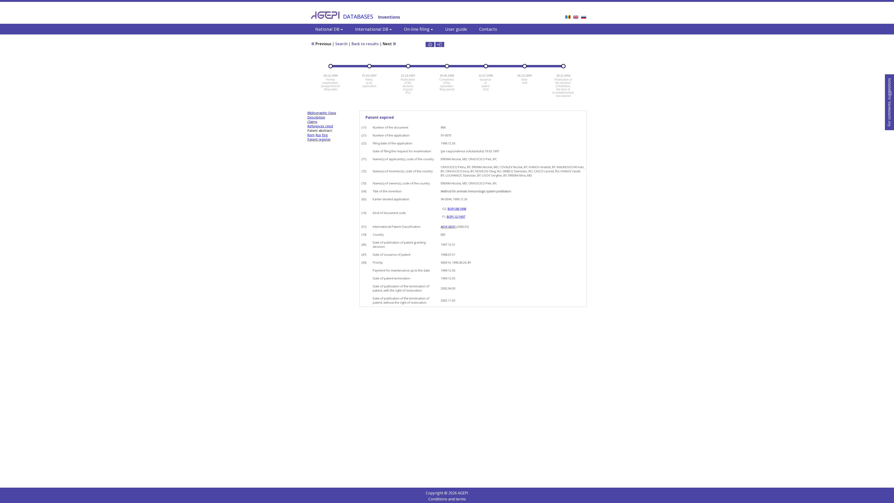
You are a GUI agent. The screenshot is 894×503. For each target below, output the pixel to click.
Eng (325, 135)
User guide (456, 29)
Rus (318, 135)
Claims (312, 121)
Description (316, 117)
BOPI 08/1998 (457, 209)
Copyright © (437, 493)
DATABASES (358, 16)
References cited (320, 126)
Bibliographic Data (321, 113)
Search (341, 43)
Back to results (365, 43)
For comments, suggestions (889, 102)
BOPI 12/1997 (456, 216)
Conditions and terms (447, 499)
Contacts (488, 29)
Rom (311, 135)
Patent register (319, 139)
